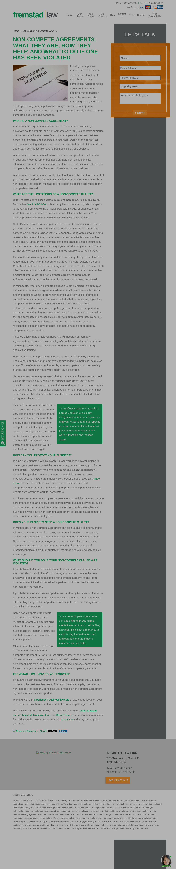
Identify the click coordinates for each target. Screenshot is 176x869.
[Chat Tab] (88, 434)
